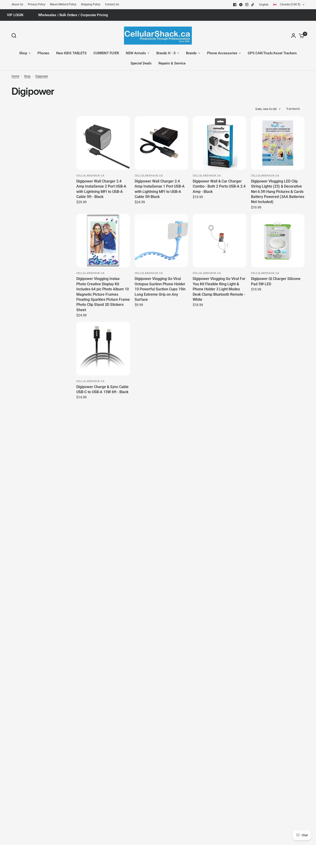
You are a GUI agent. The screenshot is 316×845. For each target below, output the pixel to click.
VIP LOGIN (15, 15)
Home (15, 76)
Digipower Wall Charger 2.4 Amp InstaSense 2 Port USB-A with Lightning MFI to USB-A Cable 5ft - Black (101, 189)
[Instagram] (247, 5)
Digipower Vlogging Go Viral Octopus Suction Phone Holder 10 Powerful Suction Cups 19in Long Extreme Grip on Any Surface (160, 289)
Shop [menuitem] (23, 53)
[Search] (15, 35)
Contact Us (112, 4)
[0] (300, 35)
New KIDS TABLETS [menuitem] (71, 53)
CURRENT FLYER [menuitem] (106, 53)
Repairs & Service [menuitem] (172, 63)
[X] (241, 5)
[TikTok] (253, 5)
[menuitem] (18, 4)
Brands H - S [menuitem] (166, 53)
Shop (27, 76)
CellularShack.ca (90, 175)
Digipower (41, 76)
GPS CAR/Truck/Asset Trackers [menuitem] (272, 53)
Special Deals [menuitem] (141, 63)
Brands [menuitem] (191, 53)
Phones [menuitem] (43, 53)
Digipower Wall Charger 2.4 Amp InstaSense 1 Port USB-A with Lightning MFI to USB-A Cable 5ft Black (160, 189)
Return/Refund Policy (63, 4)
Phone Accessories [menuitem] (222, 53)
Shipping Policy (90, 4)
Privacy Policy (36, 4)
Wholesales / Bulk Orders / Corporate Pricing (73, 15)
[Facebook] (235, 5)
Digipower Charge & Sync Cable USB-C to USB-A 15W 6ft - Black (102, 389)
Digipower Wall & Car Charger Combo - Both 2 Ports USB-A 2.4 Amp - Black (219, 186)
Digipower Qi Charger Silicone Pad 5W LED (276, 281)
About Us (17, 4)
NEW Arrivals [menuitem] (136, 53)
